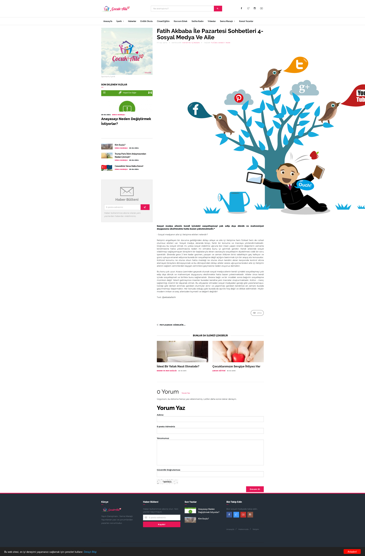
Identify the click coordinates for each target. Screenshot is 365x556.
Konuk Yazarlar (246, 21)
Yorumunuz (163, 438)
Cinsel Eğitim (163, 21)
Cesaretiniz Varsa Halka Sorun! (129, 166)
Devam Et (255, 489)
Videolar (212, 21)
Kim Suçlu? (120, 145)
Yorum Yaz (186, 393)
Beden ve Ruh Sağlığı (167, 371)
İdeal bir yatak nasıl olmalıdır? (178, 366)
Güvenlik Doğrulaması (168, 470)
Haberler (132, 21)
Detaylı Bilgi (90, 551)
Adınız (160, 415)
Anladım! (352, 551)
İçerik (119, 21)
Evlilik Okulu (146, 21)
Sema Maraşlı (226, 21)
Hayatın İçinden (191, 43)
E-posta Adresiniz (166, 426)
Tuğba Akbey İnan (220, 43)
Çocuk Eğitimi (219, 371)
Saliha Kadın (197, 21)
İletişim (256, 529)
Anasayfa (107, 21)
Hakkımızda (243, 529)
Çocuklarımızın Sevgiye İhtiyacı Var (236, 366)
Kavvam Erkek (180, 21)
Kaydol (161, 524)
